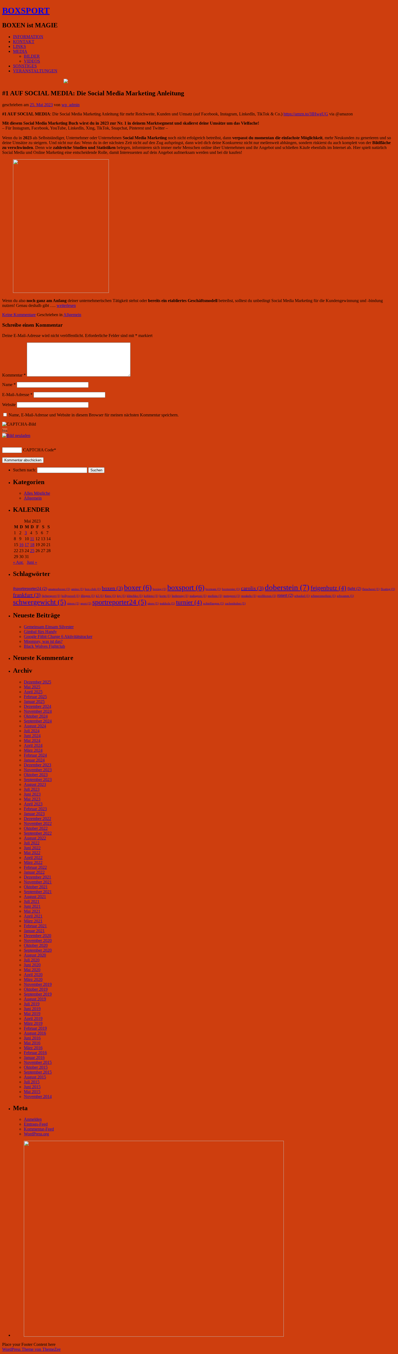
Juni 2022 (32, 848)
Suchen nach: (24, 470)
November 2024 (38, 711)
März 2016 (33, 1047)
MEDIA (20, 51)
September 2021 (38, 891)
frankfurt (27, 595)
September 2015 (38, 1072)
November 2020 (38, 940)
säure (153, 603)
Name (9, 384)
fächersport (51, 595)
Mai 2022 (32, 852)
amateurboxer (59, 589)
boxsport (185, 587)
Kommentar (14, 375)
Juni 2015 (32, 1086)
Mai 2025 (32, 687)
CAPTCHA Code (38, 450)
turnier (189, 602)
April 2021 (33, 916)
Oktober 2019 (36, 989)
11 (32, 538)
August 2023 (35, 784)
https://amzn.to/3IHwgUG (305, 114)
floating (388, 589)
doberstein (287, 587)
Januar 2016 (34, 1057)
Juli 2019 (32, 1004)
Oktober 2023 (36, 774)
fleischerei (371, 589)
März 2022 (33, 862)
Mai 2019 (32, 1013)
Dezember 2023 (37, 765)
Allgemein (72, 314)
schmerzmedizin (323, 595)
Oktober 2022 (36, 828)
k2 (100, 595)
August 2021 (35, 896)
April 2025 (33, 691)
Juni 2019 (32, 1008)
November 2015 (38, 1062)
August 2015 (35, 1077)
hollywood (70, 595)
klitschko (135, 595)
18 (32, 544)
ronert (285, 595)
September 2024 (38, 721)
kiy (121, 595)
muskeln (248, 595)
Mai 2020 (32, 969)
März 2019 (33, 1023)
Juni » (32, 562)
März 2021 (33, 921)
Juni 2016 (32, 1038)
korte (165, 595)
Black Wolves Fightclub (44, 646)
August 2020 (35, 955)
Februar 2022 (35, 867)
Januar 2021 (34, 930)
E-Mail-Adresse (17, 394)
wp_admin (70, 104)
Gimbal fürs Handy (40, 631)
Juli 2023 (32, 789)
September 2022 (38, 833)
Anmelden (33, 1119)
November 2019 (38, 984)
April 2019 (33, 1018)
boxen (112, 588)
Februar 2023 (35, 808)
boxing (159, 589)
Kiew (110, 595)
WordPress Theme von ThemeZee (31, 1349)
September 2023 (38, 779)
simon (73, 603)
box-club (93, 589)
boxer (138, 587)
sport (85, 603)
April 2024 (33, 745)
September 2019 (38, 994)
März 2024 (33, 750)
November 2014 (38, 1096)
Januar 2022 (34, 872)
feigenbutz (328, 587)
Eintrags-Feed (36, 1124)
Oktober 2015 (36, 1067)
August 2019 (35, 999)
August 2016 (35, 1033)
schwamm (345, 595)
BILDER (32, 56)
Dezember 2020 (37, 935)
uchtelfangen (213, 603)
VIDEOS (32, 61)
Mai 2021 (32, 911)
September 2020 (38, 950)
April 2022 (33, 857)
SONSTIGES (25, 66)
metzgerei (231, 595)
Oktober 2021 (36, 887)
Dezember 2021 (37, 877)
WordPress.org (36, 1134)
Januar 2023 (34, 813)
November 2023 (38, 769)
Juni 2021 (32, 906)
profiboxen (266, 595)
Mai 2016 (32, 1043)
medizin (215, 595)
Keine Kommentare (19, 314)
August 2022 (35, 838)
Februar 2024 (35, 755)
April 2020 (33, 974)
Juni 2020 (32, 965)
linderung (180, 595)
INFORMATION (28, 36)
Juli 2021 (32, 901)
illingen (88, 595)
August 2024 (35, 726)
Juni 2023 (32, 794)
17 (27, 544)
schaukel (302, 595)
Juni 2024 (32, 735)
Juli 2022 (32, 843)
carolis (252, 588)
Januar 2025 (34, 701)
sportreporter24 (119, 602)
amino (77, 589)
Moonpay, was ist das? (43, 641)
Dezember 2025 (37, 682)
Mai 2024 (32, 740)
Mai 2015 (32, 1091)
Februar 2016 (35, 1052)
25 (32, 550)
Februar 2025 (35, 696)
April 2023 (33, 804)
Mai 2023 (32, 799)
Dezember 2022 (37, 818)
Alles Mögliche (37, 493)
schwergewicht (39, 602)
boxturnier (231, 589)
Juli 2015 (32, 1082)
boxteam (213, 589)
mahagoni (198, 595)
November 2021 (38, 882)
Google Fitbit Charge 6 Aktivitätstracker (58, 636)
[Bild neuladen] (16, 435)
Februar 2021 (35, 926)
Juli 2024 (32, 730)
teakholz (167, 603)
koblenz (151, 595)
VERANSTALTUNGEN (35, 71)
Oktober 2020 (36, 945)
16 (21, 544)
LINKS (19, 46)
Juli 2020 (32, 960)
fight (354, 588)
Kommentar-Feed (39, 1129)
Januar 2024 (34, 760)
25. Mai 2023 (41, 104)
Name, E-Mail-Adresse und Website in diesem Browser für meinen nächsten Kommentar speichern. (94, 415)
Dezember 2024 (37, 706)
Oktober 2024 (36, 716)
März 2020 (33, 979)
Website (9, 404)
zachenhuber (235, 603)
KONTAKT (23, 41)
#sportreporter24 (30, 588)
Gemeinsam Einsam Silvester (49, 626)
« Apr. (18, 562)
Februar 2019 (35, 1028)
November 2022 (38, 823)
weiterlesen (66, 305)
